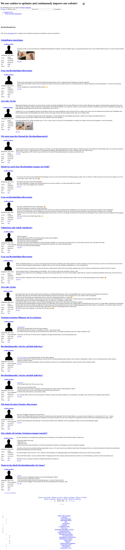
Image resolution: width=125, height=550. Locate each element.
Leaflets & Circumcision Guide (64, 525)
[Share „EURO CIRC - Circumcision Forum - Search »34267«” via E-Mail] (62, 499)
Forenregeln (11, 33)
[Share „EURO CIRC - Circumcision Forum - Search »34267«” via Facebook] (45, 497)
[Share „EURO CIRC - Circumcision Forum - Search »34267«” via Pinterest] (50, 499)
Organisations (66, 523)
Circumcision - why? (66, 548)
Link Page (64, 517)
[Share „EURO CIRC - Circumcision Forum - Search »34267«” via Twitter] (57, 497)
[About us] (64, 528)
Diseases (67, 541)
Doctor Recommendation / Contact (64, 529)
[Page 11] (17, 493)
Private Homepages (66, 519)
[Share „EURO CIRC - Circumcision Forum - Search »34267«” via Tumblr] (81, 497)
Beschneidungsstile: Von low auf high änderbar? (22, 346)
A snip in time (67, 540)
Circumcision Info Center (64, 532)
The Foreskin (65, 546)
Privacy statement (26, 7)
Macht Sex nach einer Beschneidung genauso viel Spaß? (25, 167)
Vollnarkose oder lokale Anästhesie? (16, 227)
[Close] (83, 4)
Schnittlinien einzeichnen (12, 40)
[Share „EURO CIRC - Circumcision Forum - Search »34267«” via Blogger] (69, 497)
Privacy (62, 504)
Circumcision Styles (66, 545)
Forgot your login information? (13, 13)
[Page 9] (2, 493)
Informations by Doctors (65, 538)
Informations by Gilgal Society (67, 537)
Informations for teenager (66, 534)
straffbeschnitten (9, 44)
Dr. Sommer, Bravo (67, 535)
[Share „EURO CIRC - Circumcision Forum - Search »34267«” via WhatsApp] (74, 499)
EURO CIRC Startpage (64, 515)
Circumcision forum (64, 531)
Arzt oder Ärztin (8, 101)
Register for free (8, 12)
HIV (66, 522)
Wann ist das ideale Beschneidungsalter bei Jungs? (23, 465)
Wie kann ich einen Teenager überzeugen (19, 404)
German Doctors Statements (67, 543)
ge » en (19, 61)
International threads (65, 520)
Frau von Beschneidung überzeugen (16, 70)
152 (9, 66)
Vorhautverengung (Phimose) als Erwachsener (21, 317)
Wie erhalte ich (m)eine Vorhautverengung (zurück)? (24, 433)
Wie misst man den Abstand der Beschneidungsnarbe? (24, 136)
